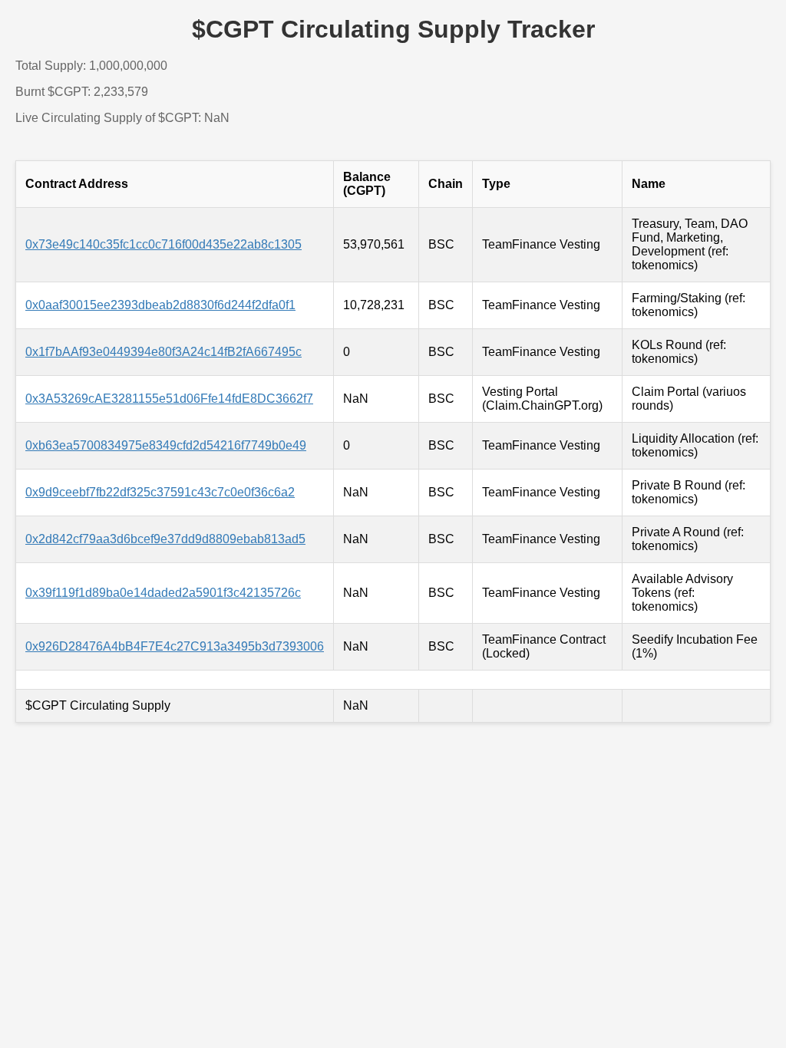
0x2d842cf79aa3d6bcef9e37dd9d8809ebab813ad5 (165, 538)
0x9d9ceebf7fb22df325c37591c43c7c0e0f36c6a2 (160, 492)
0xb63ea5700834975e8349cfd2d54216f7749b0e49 (165, 445)
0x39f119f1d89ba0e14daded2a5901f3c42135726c (163, 592)
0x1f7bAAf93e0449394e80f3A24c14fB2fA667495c (163, 351)
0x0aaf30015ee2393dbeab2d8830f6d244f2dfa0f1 (160, 304)
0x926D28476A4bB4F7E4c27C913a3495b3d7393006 (174, 646)
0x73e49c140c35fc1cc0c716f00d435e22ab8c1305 (163, 244)
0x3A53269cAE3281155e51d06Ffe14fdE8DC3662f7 (169, 398)
